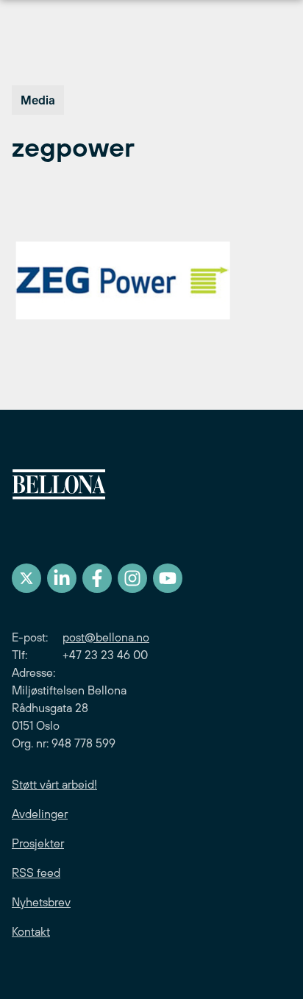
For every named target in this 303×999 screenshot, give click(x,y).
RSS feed (36, 872)
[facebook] (97, 578)
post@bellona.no (106, 637)
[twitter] (26, 578)
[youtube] (167, 578)
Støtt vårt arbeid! (54, 784)
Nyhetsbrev (41, 902)
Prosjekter (38, 843)
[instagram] (132, 578)
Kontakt (31, 931)
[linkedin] (61, 578)
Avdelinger (40, 813)
